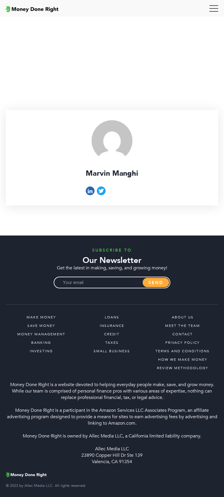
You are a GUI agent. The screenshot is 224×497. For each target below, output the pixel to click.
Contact (182, 334)
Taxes (112, 342)
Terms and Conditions (182, 351)
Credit (112, 334)
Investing (41, 351)
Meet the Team (182, 325)
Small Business (112, 351)
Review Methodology (182, 368)
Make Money (41, 317)
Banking (41, 342)
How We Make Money (182, 359)
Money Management (41, 334)
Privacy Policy (182, 342)
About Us (183, 317)
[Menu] (213, 8)
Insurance (112, 325)
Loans (112, 317)
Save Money (41, 325)
